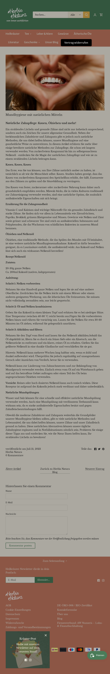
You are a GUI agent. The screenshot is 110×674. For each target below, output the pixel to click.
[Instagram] (30, 659)
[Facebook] (26, 659)
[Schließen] (46, 635)
